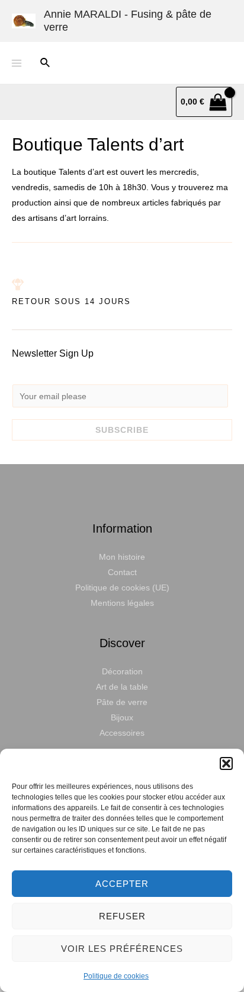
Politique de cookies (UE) (122, 587)
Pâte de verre (122, 702)
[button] (226, 763)
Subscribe (122, 430)
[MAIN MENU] (16, 63)
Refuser (122, 916)
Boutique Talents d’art (98, 144)
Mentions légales (122, 603)
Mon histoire (122, 557)
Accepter (122, 884)
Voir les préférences (122, 949)
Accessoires (122, 733)
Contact (122, 572)
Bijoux (122, 717)
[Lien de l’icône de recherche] (45, 63)
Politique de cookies (116, 976)
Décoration (122, 671)
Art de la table (122, 686)
